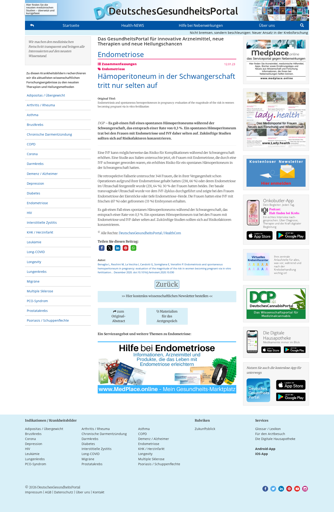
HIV (29, 213)
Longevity (34, 262)
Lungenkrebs (37, 271)
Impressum (33, 492)
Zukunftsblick (205, 429)
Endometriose (37, 203)
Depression (35, 183)
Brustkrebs (35, 124)
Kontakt (98, 492)
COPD (31, 144)
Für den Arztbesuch (270, 434)
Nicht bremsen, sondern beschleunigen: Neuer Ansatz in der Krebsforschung (241, 32)
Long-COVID (36, 252)
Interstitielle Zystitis (42, 222)
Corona (32, 154)
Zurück (167, 284)
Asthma (32, 115)
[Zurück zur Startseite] (167, 10)
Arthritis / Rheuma (41, 105)
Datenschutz (63, 492)
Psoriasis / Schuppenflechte (48, 320)
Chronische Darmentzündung (49, 134)
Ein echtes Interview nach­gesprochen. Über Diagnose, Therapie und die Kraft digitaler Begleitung (282, 222)
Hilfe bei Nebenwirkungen (201, 25)
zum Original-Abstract (119, 316)
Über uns (267, 25)
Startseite (71, 25)
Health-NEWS (132, 25)
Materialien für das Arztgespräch (167, 316)
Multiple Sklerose (40, 291)
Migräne (33, 281)
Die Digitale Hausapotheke (275, 439)
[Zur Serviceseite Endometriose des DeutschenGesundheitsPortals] (167, 367)
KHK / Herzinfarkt (40, 232)
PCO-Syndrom (37, 301)
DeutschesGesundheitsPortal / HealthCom (150, 233)
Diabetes (33, 193)
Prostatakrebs (37, 310)
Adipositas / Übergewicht (46, 95)
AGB (48, 492)
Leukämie (34, 242)
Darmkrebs (35, 164)
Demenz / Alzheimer (42, 173)
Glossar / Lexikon (268, 429)
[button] (102, 248)
